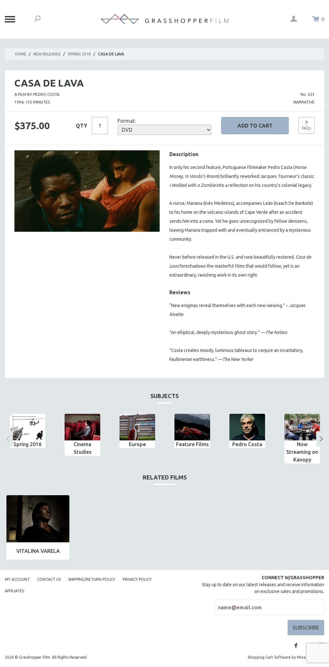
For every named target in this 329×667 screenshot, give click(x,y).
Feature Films (192, 444)
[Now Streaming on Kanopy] (302, 427)
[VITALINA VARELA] (37, 518)
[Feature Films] (192, 427)
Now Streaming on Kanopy (302, 452)
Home (20, 54)
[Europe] (137, 427)
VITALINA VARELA (38, 551)
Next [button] (321, 438)
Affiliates (14, 591)
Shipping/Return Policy (91, 579)
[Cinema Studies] (82, 427)
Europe (137, 444)
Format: (127, 121)
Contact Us (49, 579)
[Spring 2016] (27, 427)
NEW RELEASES (47, 54)
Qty (81, 126)
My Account (17, 579)
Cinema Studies (83, 448)
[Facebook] (295, 645)
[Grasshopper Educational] (164, 19)
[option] (27, 431)
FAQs (306, 125)
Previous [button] (8, 438)
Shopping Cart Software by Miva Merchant (286, 657)
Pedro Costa (247, 444)
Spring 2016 (79, 54)
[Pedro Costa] (247, 427)
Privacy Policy (137, 579)
